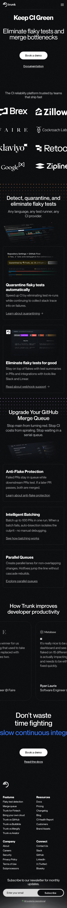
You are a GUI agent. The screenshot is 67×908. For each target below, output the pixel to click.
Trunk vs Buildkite (12, 824)
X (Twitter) (41, 864)
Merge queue (10, 806)
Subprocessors (11, 868)
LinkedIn (40, 859)
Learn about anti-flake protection (28, 495)
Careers (7, 850)
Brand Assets (43, 829)
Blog (38, 815)
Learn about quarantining (23, 313)
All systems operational (34, 901)
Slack (39, 850)
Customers (42, 824)
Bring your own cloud (14, 815)
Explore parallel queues (22, 581)
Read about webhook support (26, 387)
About (6, 846)
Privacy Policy (10, 859)
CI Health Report (45, 820)
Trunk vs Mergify (11, 829)
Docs (39, 802)
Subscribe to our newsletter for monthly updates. (33, 882)
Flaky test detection (13, 802)
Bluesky (40, 868)
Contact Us (42, 846)
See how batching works (22, 538)
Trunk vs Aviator (11, 833)
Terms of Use (9, 864)
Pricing (40, 806)
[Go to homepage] (9, 4)
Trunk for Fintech (11, 811)
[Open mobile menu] (62, 4)
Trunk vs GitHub (11, 820)
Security (7, 855)
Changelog (42, 811)
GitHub (40, 855)
